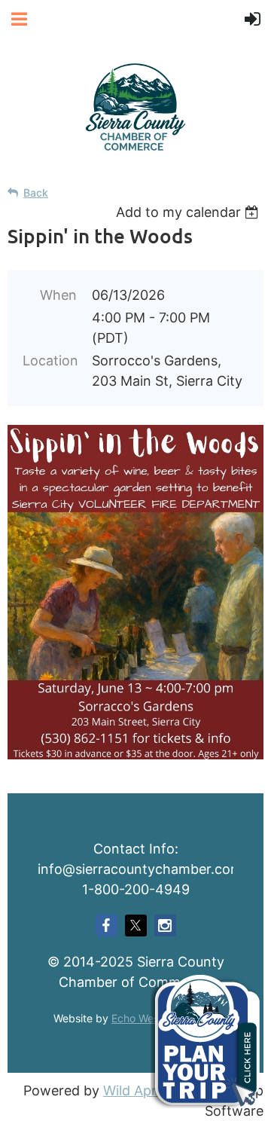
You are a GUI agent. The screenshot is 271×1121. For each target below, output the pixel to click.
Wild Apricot (142, 1090)
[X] (136, 925)
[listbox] (189, 212)
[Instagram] (165, 925)
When (58, 295)
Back (35, 192)
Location (50, 360)
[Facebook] (106, 925)
